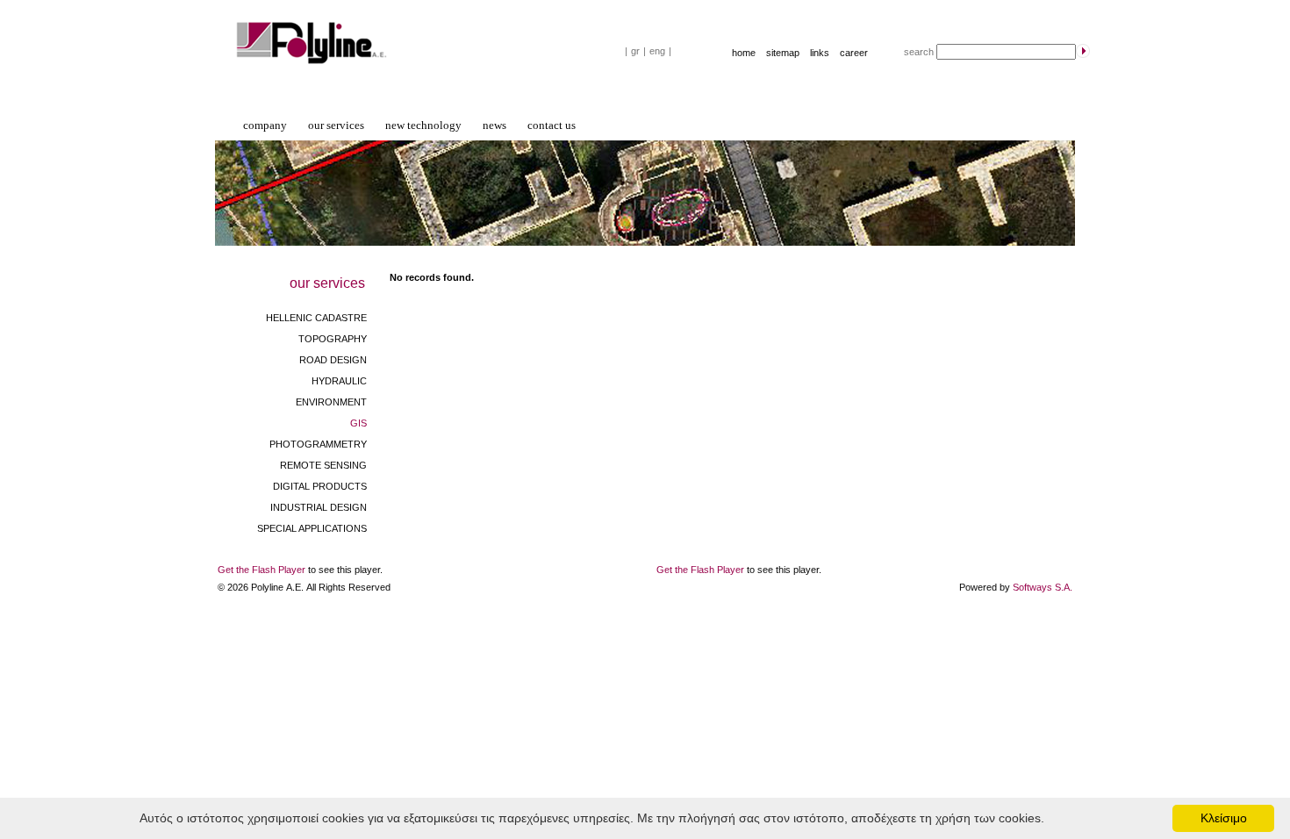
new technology (423, 125)
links (819, 52)
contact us (551, 125)
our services (336, 125)
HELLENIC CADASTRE (316, 317)
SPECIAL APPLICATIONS (312, 528)
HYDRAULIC (339, 381)
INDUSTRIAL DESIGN (318, 507)
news (494, 125)
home (744, 52)
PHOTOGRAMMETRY (318, 444)
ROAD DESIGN (333, 360)
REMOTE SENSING (323, 465)
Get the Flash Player (261, 569)
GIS (358, 423)
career (854, 52)
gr (635, 51)
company (265, 125)
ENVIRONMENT (331, 402)
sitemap (782, 52)
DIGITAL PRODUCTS (320, 486)
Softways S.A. (1042, 587)
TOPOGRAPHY (332, 338)
